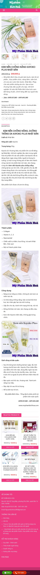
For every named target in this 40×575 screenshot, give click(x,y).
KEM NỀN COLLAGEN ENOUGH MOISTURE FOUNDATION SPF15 (10, 468)
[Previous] (4, 34)
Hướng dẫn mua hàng (10, 551)
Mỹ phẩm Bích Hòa (12, 394)
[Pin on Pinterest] (10, 118)
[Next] (35, 34)
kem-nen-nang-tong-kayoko (15, 114)
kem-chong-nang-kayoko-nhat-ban (15, 110)
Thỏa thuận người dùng (10, 545)
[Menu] (3, 10)
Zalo (8, 572)
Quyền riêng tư (8, 548)
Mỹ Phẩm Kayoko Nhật (7, 107)
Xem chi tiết (10, 447)
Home (3, 64)
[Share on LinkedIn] (13, 118)
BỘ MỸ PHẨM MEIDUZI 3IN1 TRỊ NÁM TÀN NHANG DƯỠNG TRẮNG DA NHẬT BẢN (29, 470)
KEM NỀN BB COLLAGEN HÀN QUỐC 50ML (10, 437)
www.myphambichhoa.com (29, 405)
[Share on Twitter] (6, 118)
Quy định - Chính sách (10, 542)
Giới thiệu (6, 518)
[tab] (20, 126)
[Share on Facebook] (3, 118)
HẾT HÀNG (11, 105)
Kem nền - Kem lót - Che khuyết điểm (19, 64)
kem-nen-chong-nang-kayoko (16, 112)
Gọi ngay (21, 572)
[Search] (37, 10)
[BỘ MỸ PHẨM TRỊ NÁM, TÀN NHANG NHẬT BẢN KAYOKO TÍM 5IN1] (30, 426)
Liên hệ (5, 521)
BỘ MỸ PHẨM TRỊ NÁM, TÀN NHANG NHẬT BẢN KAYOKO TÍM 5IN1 (30, 438)
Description (5, 126)
